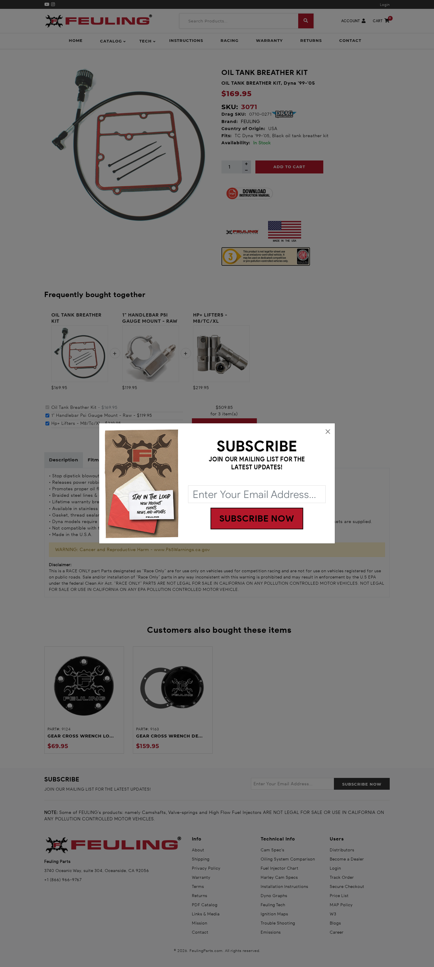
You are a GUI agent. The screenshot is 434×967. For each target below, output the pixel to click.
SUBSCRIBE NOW (256, 518)
